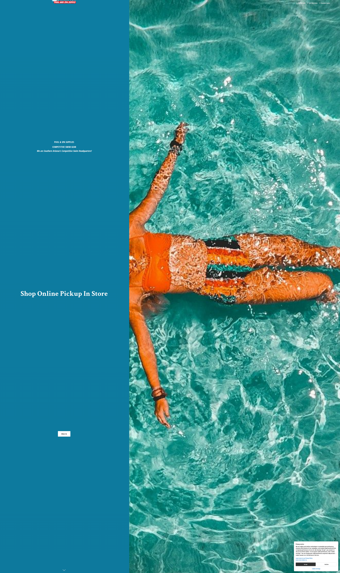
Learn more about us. (301, 560)
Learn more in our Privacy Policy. (304, 558)
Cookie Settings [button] (316, 569)
